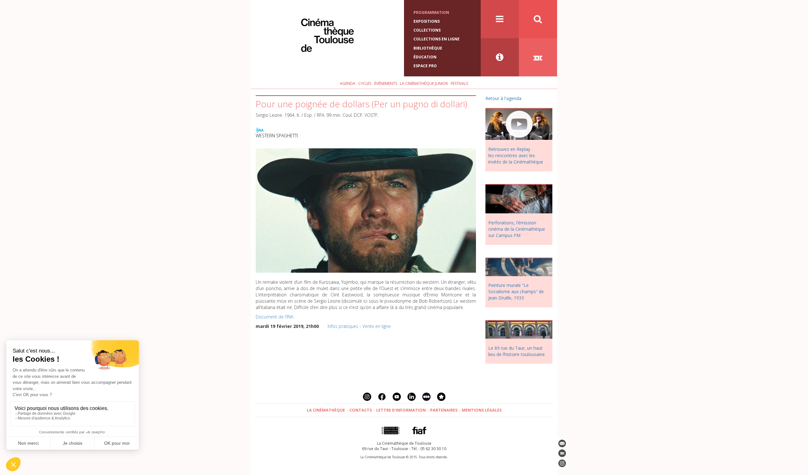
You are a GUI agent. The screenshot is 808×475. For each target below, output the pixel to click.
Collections (427, 30)
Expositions (426, 21)
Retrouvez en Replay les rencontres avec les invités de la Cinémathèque (515, 155)
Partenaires (443, 410)
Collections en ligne (436, 39)
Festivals (459, 83)
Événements (385, 83)
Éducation (425, 57)
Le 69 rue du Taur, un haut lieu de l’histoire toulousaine (516, 351)
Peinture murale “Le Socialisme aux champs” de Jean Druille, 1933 (516, 291)
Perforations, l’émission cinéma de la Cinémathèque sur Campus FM (516, 229)
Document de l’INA (274, 317)
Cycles (364, 83)
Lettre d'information (401, 410)
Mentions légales (482, 410)
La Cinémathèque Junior (424, 83)
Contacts (360, 410)
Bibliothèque (427, 48)
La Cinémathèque (326, 410)
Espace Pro (425, 65)
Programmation (431, 12)
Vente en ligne (376, 326)
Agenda (347, 83)
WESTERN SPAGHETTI (277, 136)
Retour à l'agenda (503, 98)
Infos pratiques (343, 326)
